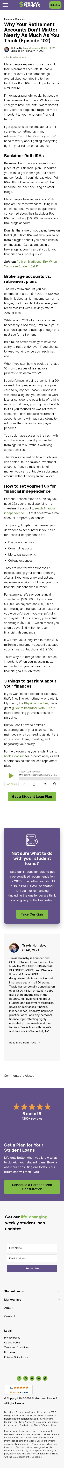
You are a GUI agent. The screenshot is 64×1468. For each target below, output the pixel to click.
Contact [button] (9, 1316)
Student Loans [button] (14, 1291)
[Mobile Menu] (5, 5)
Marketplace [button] (12, 1299)
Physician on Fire (36, 703)
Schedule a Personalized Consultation (32, 1187)
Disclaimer (10, 1352)
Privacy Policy (12, 1337)
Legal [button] (8, 1330)
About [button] (8, 1308)
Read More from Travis (22, 1042)
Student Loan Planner (29, 4)
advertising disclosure (15, 57)
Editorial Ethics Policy (16, 1357)
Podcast (20, 19)
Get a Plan (55, 5)
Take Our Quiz (32, 914)
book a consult (14, 756)
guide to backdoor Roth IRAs (32, 708)
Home (8, 19)
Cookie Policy (12, 1342)
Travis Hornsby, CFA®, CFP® (39, 48)
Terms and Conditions (16, 1347)
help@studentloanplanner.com (21, 1418)
